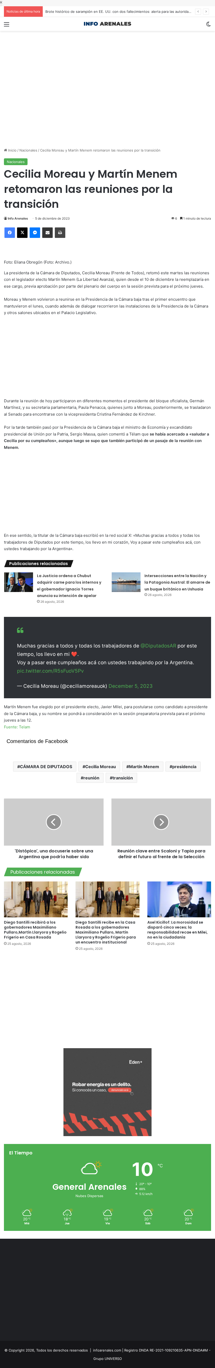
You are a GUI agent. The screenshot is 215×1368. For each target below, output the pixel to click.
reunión (91, 777)
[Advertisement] (107, 48)
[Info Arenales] (107, 24)
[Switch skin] (208, 26)
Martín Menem (144, 766)
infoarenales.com (107, 1350)
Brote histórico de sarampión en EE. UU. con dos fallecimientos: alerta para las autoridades (120, 11)
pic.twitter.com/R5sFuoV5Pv (50, 671)
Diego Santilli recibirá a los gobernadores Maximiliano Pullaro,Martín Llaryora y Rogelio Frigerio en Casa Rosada (35, 930)
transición (122, 777)
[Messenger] (35, 232)
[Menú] (6, 26)
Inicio (12, 150)
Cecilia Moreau (100, 766)
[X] (22, 232)
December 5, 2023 (131, 686)
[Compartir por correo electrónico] (47, 232)
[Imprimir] (60, 232)
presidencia (184, 766)
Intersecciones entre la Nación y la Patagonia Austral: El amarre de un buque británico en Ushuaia (177, 582)
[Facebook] (9, 232)
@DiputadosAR (158, 646)
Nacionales (28, 150)
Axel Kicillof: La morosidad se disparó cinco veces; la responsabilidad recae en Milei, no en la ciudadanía (177, 930)
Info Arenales (18, 218)
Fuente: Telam (17, 726)
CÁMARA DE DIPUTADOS (46, 766)
